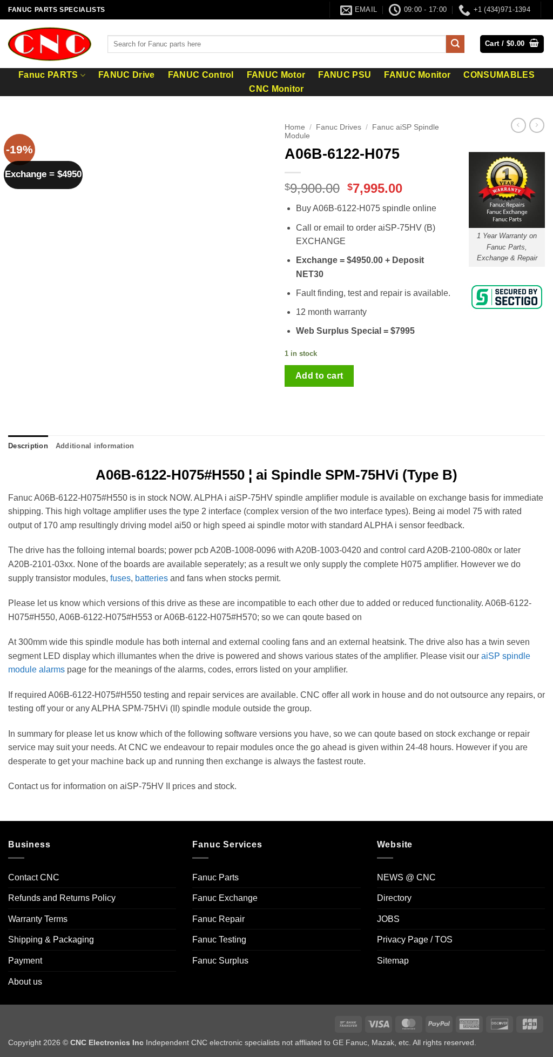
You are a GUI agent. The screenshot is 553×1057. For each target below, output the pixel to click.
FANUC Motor (276, 75)
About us (25, 981)
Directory (394, 898)
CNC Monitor (276, 89)
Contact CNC (33, 877)
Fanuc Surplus (220, 960)
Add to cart (319, 375)
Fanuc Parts (215, 877)
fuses (120, 578)
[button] (512, 44)
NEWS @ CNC (406, 877)
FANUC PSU (344, 75)
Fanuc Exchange (225, 898)
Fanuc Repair (218, 919)
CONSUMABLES (499, 75)
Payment (25, 960)
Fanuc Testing (219, 939)
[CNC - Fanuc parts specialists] (49, 43)
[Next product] (518, 125)
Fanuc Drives (338, 127)
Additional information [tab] (95, 446)
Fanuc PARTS (48, 74)
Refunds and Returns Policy (62, 898)
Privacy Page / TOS (415, 939)
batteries (151, 578)
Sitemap (393, 960)
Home (295, 127)
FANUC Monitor (417, 75)
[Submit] (455, 44)
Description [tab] (28, 446)
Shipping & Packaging (51, 939)
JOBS (388, 919)
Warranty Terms (38, 919)
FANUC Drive (126, 75)
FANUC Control (201, 75)
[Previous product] (536, 125)
